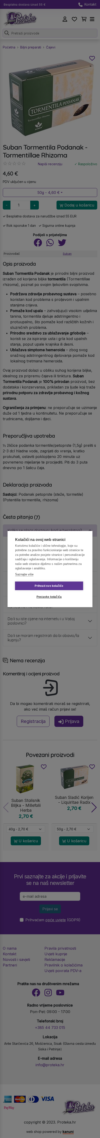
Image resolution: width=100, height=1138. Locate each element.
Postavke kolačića (49, 596)
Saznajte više (24, 574)
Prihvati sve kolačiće (49, 586)
